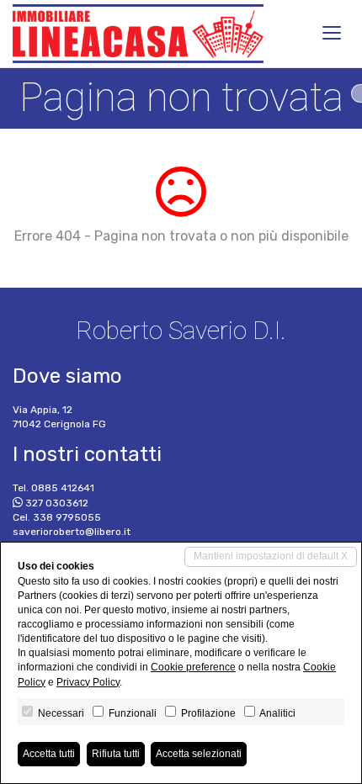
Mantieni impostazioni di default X (271, 556)
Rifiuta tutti (116, 754)
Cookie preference (193, 667)
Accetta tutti (49, 754)
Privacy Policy (88, 682)
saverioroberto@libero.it (71, 532)
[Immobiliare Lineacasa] (138, 33)
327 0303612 (56, 503)
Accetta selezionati (199, 754)
